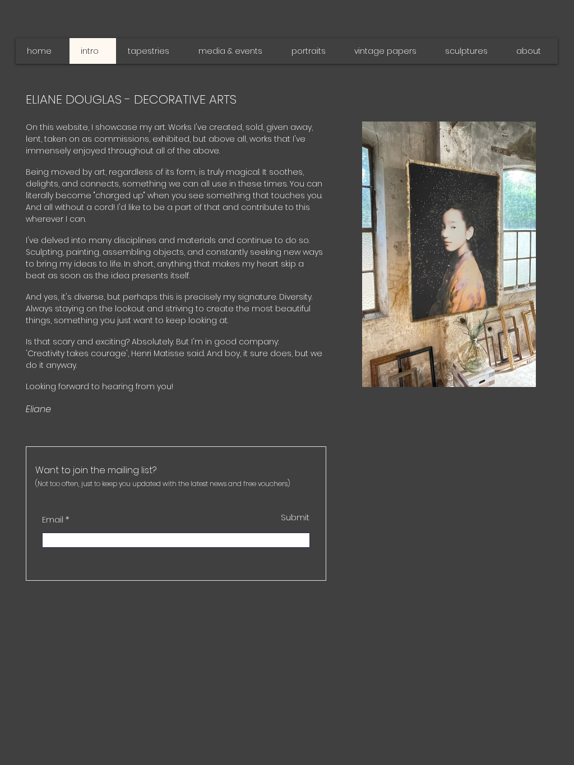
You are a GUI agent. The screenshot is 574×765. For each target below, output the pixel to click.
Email (52, 520)
